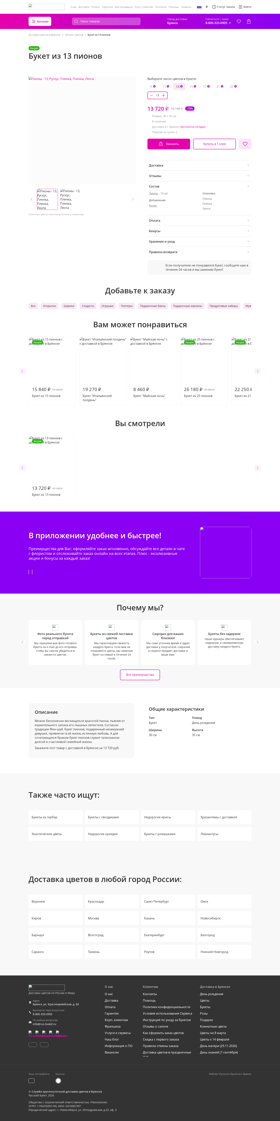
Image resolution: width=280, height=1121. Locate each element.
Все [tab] (33, 306)
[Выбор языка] (199, 7)
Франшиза (113, 1026)
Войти (247, 7)
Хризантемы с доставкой (219, 817)
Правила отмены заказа (160, 1046)
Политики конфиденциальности (166, 1007)
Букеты (205, 1007)
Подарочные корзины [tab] (187, 306)
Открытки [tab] (49, 306)
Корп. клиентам (144, 7)
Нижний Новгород (214, 952)
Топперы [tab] (127, 306)
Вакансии (112, 1052)
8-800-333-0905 (42, 1014)
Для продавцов (124, 7)
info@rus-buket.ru (44, 1024)
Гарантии (107, 7)
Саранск (38, 952)
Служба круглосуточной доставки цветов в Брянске (67, 1091)
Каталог (43, 21)
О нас (73, 7)
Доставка (83, 7)
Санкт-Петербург (156, 901)
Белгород (208, 935)
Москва (93, 918)
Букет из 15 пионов (47, 369)
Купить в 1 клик (214, 144)
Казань (149, 918)
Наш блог (112, 1039)
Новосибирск (211, 918)
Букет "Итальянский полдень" (97, 394)
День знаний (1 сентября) (219, 1052)
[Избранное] (239, 21)
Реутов (149, 952)
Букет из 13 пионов (47, 468)
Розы (204, 1013)
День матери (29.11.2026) (218, 1046)
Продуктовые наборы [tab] (224, 306)
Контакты (161, 7)
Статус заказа (226, 7)
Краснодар (96, 901)
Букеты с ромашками (159, 834)
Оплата (95, 7)
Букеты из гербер (44, 817)
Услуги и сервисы (118, 1033)
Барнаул (38, 935)
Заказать (172, 144)
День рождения (203, 723)
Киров (36, 918)
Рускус (153, 205)
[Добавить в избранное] (245, 144)
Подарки (206, 1020)
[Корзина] (248, 21)
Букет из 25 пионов (199, 369)
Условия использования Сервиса (167, 1013)
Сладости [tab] (88, 306)
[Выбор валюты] (207, 7)
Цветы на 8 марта (213, 1033)
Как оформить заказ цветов (163, 1033)
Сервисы (186, 7)
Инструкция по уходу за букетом (167, 1020)
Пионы (153, 193)
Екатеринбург (154, 935)
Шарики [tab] (69, 306)
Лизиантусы (209, 834)
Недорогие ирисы (157, 817)
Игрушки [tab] (107, 306)
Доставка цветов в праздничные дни (167, 1054)
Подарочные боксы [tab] (153, 306)
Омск (204, 901)
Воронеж (38, 901)
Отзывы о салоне (155, 1026)
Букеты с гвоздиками (103, 817)
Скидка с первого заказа (161, 1039)
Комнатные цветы (213, 1026)
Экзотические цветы (47, 834)
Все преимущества (140, 675)
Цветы (204, 1000)
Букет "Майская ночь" (149, 392)
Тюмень (94, 952)
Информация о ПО (118, 1046)
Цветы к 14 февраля (214, 1039)
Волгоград (95, 935)
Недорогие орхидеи (103, 834)
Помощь (174, 7)
